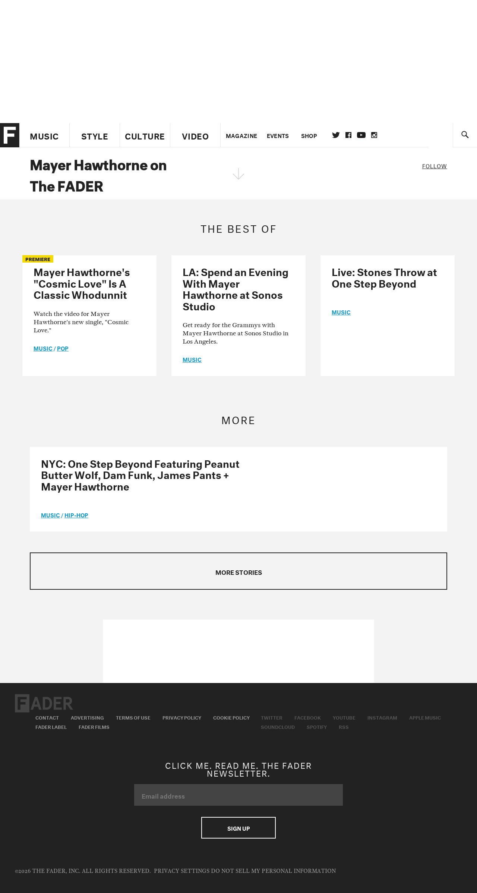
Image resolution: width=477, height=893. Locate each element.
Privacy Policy (181, 717)
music (43, 347)
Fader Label (51, 726)
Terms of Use (133, 717)
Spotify (317, 726)
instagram (374, 135)
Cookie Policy (231, 717)
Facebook (307, 717)
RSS (344, 726)
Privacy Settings (181, 871)
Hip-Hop (76, 514)
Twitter (336, 135)
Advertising (87, 717)
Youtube (344, 717)
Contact (47, 717)
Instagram (382, 717)
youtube (361, 135)
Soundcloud (278, 726)
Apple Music (425, 717)
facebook (348, 135)
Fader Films (94, 726)
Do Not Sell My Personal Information (273, 871)
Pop (63, 347)
